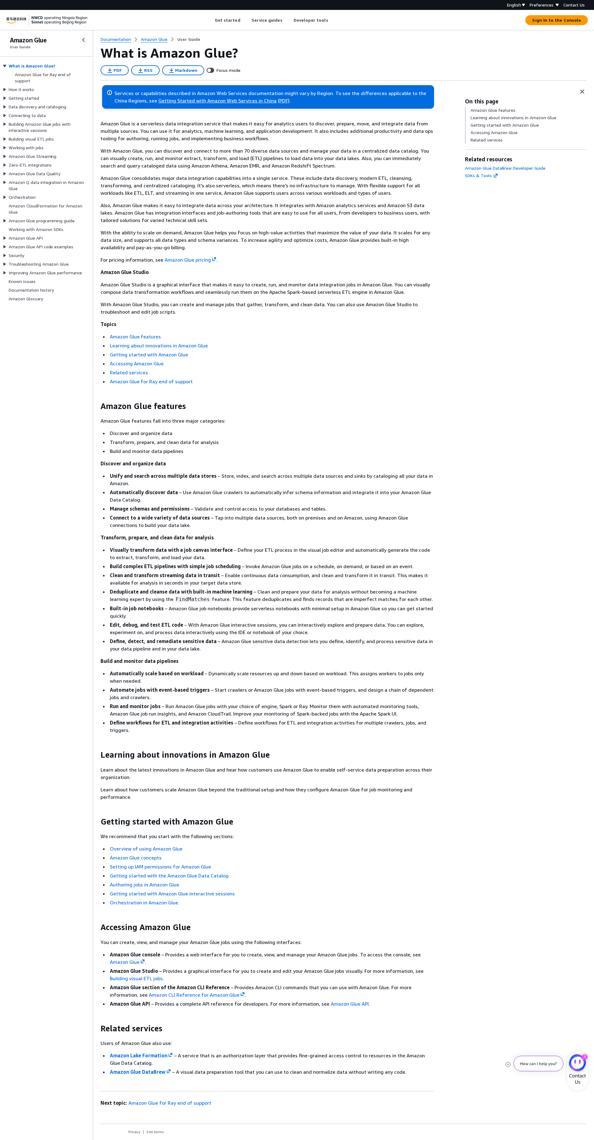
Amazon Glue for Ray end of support (151, 381)
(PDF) (284, 101)
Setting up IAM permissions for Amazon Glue (160, 867)
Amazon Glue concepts (135, 858)
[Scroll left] (210, 20)
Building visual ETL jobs (136, 978)
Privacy (134, 1131)
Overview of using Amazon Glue (146, 849)
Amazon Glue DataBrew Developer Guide (505, 168)
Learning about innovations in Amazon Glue (159, 345)
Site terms (155, 1131)
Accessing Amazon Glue (137, 363)
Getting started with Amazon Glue (149, 354)
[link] (188, 39)
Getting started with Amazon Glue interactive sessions (172, 893)
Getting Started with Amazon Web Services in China (217, 101)
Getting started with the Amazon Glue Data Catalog (169, 875)
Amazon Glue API (350, 1004)
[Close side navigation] (83, 40)
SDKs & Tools (478, 175)
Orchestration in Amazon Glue (144, 902)
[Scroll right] (333, 20)
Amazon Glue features (135, 336)
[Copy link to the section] (95, 406)
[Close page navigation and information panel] (582, 92)
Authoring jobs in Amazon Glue (144, 884)
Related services (129, 372)
